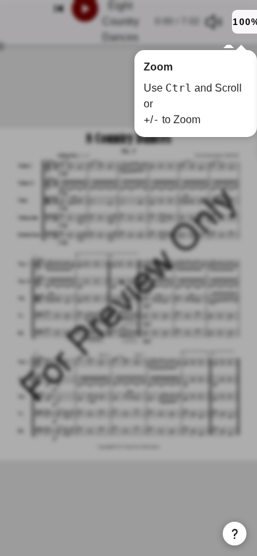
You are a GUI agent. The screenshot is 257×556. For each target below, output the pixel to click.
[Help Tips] (234, 533)
